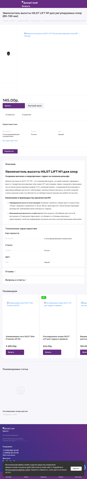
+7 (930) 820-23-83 (11, 450)
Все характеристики (10, 141)
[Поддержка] (83, 4)
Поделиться (9, 151)
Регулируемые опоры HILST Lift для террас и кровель (56, 337)
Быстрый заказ (34, 106)
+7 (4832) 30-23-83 (11, 453)
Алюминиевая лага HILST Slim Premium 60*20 (20, 337)
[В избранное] (35, 297)
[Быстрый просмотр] (27, 352)
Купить (11, 352)
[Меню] (4, 4)
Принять (76, 468)
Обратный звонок (9, 455)
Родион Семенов (21, 440)
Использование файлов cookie (17, 470)
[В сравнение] (32, 297)
